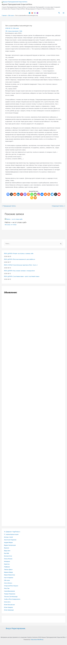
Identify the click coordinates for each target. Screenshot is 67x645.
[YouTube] (32, 13)
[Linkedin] (18, 194)
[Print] (45, 194)
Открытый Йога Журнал (11, 585)
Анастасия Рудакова (10, 539)
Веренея (6, 548)
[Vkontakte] (42, 194)
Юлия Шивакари (9, 610)
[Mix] (28, 194)
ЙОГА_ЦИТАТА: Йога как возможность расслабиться (19, 259)
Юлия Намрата (8, 607)
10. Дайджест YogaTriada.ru (12, 531)
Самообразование (9, 591)
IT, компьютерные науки (11, 534)
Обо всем (16, 28)
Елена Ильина (8, 558)
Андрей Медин (8, 542)
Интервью (7, 561)
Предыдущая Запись (9, 206)
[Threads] (55, 194)
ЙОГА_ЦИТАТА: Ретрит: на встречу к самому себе (18, 253)
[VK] (35, 13)
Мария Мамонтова (9, 575)
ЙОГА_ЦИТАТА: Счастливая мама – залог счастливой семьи (21, 276)
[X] (11, 194)
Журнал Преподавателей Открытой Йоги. (17, 4)
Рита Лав (6, 588)
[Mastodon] (25, 194)
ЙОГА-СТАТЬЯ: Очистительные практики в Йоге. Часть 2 (20, 265)
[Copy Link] (31, 197)
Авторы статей (8, 537)
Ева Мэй (6, 553)
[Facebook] (8, 194)
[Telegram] (29, 13)
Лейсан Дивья (8, 569)
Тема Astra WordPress (37, 639)
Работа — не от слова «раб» (16, 222)
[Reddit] (14, 194)
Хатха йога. (7, 602)
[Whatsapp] (31, 194)
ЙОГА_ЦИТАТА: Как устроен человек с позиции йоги (19, 270)
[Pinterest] (21, 194)
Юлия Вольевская (9, 604)
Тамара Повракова (9, 594)
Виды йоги (7, 550)
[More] (35, 197)
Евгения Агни (8, 556)
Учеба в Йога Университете (12, 599)
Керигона (7, 564)
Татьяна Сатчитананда (10, 596)
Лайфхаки (7, 566)
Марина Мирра (8, 572)
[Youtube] (59, 194)
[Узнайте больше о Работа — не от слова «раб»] (14, 219)
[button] (59, 13)
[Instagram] (37, 13)
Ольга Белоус (8, 583)
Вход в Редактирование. (16, 628)
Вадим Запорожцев (10, 545)
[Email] (35, 194)
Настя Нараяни (8, 577)
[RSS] (48, 194)
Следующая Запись (58, 206)
